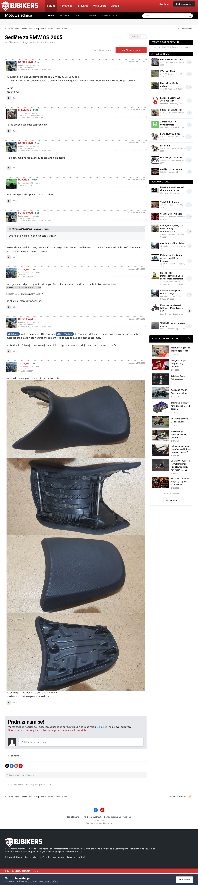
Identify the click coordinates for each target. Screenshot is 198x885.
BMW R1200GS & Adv (170, 134)
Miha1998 (164, 127)
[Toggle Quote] (10, 229)
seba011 (163, 216)
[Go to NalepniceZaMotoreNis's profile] (155, 275)
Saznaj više (171, 500)
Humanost (66, 5)
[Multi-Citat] (9, 98)
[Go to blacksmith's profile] (155, 189)
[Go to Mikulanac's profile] (11, 114)
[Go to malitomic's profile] (155, 100)
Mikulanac (24, 109)
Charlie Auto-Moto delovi (172, 243)
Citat (15, 98)
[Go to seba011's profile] (155, 216)
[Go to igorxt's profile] (155, 257)
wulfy (162, 62)
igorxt (162, 264)
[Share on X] (7, 766)
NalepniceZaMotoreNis (169, 281)
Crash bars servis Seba (171, 214)
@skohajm (13, 334)
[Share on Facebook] (12, 766)
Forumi (51, 15)
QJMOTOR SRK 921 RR (171, 110)
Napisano (136, 61)
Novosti (64, 15)
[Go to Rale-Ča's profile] (155, 171)
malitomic (164, 103)
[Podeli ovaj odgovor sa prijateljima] (146, 69)
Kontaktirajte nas (112, 816)
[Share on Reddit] (16, 766)
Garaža (115, 5)
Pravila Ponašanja (110, 15)
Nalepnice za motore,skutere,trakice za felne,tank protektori (171, 276)
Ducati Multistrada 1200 (171, 59)
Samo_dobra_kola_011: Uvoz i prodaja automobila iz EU (171, 229)
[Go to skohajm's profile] (11, 273)
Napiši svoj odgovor (131, 50)
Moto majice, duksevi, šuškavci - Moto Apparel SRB (171, 308)
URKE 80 (163, 74)
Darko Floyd (22, 42)
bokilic (162, 328)
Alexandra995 (165, 246)
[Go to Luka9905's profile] (155, 112)
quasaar (163, 160)
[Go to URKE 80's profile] (155, 73)
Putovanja (82, 5)
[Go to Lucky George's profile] (155, 307)
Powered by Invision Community (99, 823)
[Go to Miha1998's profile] (155, 124)
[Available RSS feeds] (190, 797)
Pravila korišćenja (50, 881)
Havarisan (24, 179)
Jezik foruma (73, 816)
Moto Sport (99, 5)
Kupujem (50, 42)
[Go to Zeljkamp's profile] (155, 204)
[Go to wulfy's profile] (155, 62)
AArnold (163, 89)
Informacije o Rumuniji (171, 157)
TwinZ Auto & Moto (169, 202)
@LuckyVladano (64, 334)
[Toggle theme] (189, 338)
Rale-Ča (163, 172)
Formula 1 (165, 146)
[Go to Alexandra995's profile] (155, 245)
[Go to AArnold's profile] (155, 85)
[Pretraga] (190, 15)
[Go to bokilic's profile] (155, 325)
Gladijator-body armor (171, 169)
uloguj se (102, 726)
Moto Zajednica (18, 15)
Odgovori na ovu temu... (35, 742)
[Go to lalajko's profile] (155, 136)
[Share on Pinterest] (21, 766)
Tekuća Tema (177, 15)
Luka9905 (164, 112)
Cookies (127, 816)
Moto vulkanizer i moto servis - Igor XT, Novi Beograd (171, 258)
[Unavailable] (76, 418)
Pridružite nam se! (184, 4)
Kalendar (79, 15)
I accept (185, 879)
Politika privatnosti (93, 816)
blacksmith (164, 193)
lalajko (162, 136)
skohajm (23, 269)
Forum (51, 5)
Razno (92, 15)
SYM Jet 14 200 (167, 71)
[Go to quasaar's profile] (155, 160)
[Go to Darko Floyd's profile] (11, 66)
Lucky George (165, 314)
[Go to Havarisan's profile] (11, 184)
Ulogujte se (164, 4)
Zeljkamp (164, 205)
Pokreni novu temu (101, 50)
